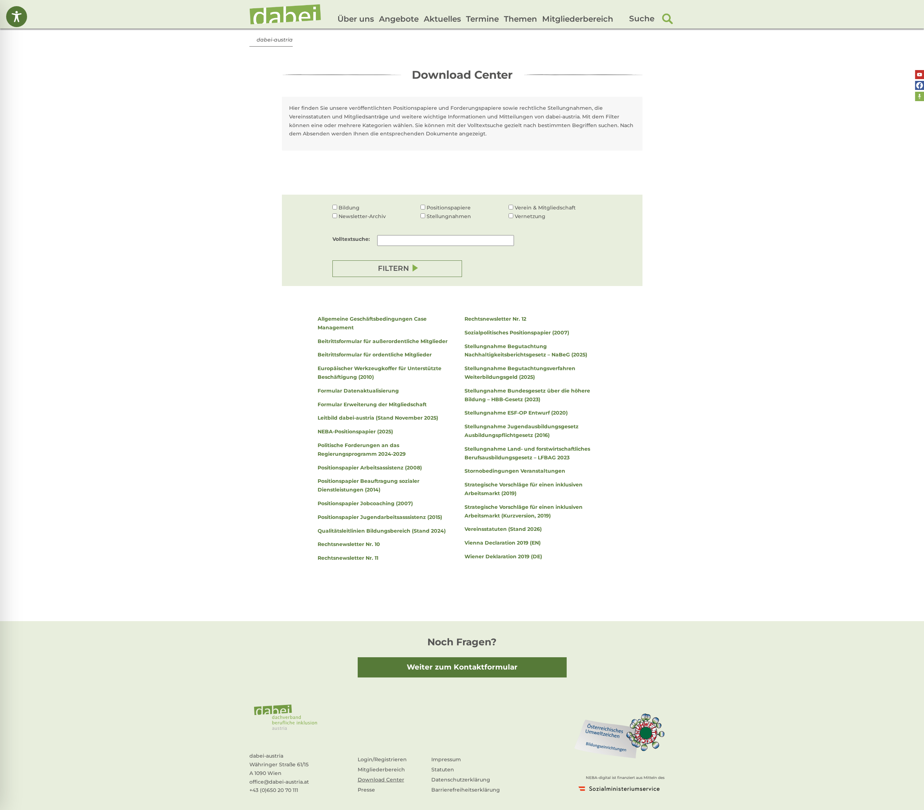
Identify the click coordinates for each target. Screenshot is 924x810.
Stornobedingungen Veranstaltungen (515, 471)
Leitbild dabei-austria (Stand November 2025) (378, 418)
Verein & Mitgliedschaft (545, 207)
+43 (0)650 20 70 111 (273, 790)
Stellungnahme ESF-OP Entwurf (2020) (516, 413)
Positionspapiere (449, 207)
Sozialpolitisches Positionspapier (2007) (517, 332)
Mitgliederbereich (577, 18)
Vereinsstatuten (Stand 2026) (503, 529)
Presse (366, 790)
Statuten (442, 769)
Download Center (381, 779)
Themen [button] (520, 18)
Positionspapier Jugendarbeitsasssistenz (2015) (380, 517)
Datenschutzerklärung (460, 779)
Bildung (349, 207)
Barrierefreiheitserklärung (465, 790)
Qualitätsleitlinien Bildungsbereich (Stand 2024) (382, 531)
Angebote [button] (399, 18)
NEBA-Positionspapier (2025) (355, 431)
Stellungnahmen (449, 216)
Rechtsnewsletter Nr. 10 (349, 544)
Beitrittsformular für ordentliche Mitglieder (375, 354)
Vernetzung (530, 216)
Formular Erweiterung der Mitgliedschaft (372, 404)
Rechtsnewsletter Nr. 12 (495, 319)
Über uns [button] (355, 18)
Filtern (393, 268)
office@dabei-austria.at (279, 782)
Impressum (446, 759)
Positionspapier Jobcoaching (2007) (365, 503)
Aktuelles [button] (442, 18)
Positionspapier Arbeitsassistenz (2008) (370, 467)
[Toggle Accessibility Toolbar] (16, 16)
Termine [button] (482, 18)
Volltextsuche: (351, 239)
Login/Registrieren (382, 759)
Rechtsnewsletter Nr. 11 (348, 558)
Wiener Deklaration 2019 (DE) (503, 556)
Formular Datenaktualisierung (358, 390)
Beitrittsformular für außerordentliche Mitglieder (383, 341)
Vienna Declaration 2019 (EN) (503, 543)
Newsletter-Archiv (362, 216)
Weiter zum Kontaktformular (462, 667)
